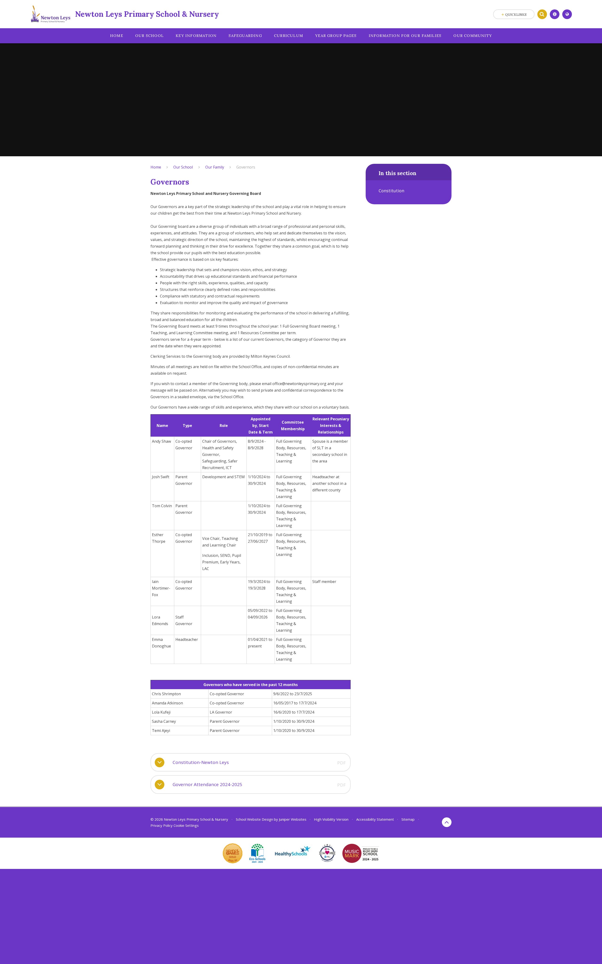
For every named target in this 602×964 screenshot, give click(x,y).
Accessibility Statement (375, 819)
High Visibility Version (331, 819)
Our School (183, 167)
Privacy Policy (161, 825)
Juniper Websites (292, 819)
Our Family (214, 167)
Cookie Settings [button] (186, 825)
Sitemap (408, 819)
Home (155, 167)
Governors (245, 167)
